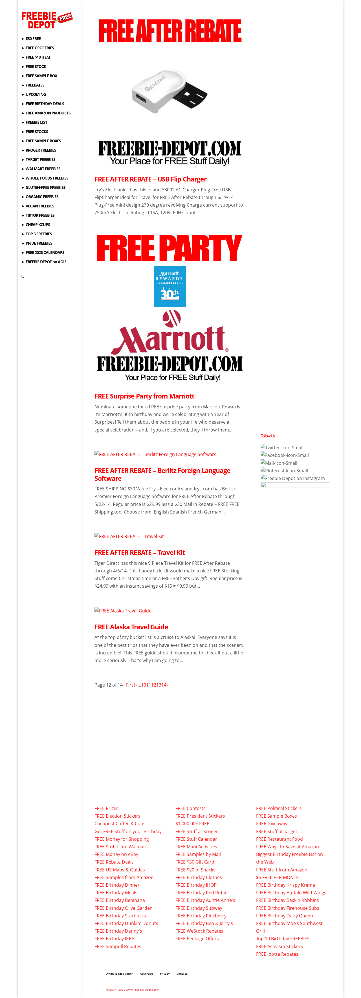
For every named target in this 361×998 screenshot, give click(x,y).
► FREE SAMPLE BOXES (41, 141)
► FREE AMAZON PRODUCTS (46, 113)
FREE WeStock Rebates (199, 931)
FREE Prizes (106, 808)
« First (129, 685)
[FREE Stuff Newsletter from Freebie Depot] (279, 463)
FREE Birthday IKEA (114, 938)
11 (148, 685)
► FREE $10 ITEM (35, 57)
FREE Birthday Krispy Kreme (285, 885)
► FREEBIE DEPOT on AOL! (43, 262)
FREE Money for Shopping (121, 839)
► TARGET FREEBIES (38, 160)
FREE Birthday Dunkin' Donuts (126, 923)
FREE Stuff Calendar (196, 839)
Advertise (146, 973)
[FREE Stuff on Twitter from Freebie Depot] (282, 447)
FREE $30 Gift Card (194, 862)
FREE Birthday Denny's (118, 931)
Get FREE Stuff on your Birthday (128, 831)
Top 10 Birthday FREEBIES (282, 938)
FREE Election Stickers (117, 816)
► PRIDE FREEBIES (36, 243)
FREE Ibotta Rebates (277, 954)
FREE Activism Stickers (279, 946)
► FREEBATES (32, 85)
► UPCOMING (33, 94)
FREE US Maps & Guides (119, 870)
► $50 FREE (31, 39)
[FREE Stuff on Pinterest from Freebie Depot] (284, 471)
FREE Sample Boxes (276, 816)
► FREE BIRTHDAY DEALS (42, 104)
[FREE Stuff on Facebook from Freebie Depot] (285, 455)
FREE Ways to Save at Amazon (287, 847)
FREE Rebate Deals (114, 862)
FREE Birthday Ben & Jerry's (204, 923)
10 (143, 685)
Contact (182, 973)
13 (158, 685)
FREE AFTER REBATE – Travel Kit (139, 552)
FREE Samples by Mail (198, 854)
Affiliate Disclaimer (119, 973)
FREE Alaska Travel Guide (131, 626)
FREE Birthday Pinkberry (200, 916)
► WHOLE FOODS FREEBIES (44, 178)
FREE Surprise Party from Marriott (144, 395)
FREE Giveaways (273, 823)
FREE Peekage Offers (197, 938)
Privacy (165, 973)
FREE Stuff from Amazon (281, 870)
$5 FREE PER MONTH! (278, 877)
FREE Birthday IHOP (196, 885)
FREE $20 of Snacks (195, 870)
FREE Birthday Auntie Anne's (205, 900)
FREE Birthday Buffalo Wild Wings (291, 892)
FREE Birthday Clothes (198, 877)
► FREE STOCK (33, 67)
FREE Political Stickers (279, 808)
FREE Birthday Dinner (117, 885)
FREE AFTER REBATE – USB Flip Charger (150, 178)
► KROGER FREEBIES (38, 150)
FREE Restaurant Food (279, 839)
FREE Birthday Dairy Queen (284, 916)
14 (163, 685)
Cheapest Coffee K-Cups (120, 823)
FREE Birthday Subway (198, 908)
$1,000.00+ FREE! (192, 823)
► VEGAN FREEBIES (37, 206)
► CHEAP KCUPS (35, 225)
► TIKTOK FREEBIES (37, 215)
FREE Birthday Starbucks (120, 916)
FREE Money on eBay (116, 854)
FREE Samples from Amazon (124, 877)
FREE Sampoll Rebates (117, 946)
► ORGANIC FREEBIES (39, 197)
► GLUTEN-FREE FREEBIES (43, 187)
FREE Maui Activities (196, 847)
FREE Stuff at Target (276, 831)
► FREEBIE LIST (34, 122)
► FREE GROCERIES (37, 48)
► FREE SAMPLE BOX (39, 76)
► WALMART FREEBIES (40, 169)
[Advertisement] (303, 116)
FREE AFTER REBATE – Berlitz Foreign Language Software (162, 474)
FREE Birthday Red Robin (201, 892)
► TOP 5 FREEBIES (36, 234)
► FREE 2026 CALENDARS (42, 253)
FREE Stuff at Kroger (196, 831)
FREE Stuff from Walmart (120, 847)
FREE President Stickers (200, 816)
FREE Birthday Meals (115, 892)
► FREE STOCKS (34, 132)
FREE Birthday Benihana (119, 900)
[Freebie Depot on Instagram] (293, 478)
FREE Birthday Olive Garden (123, 908)
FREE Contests (190, 808)
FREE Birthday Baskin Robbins (287, 900)
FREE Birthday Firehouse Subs (287, 908)
